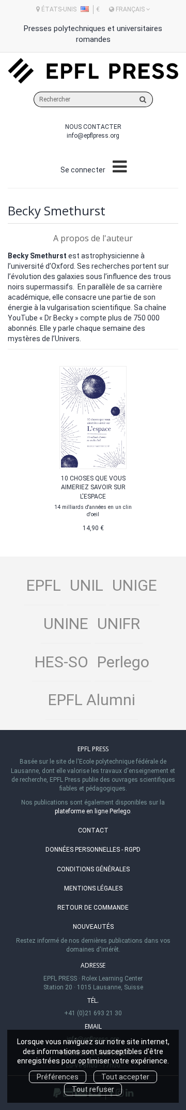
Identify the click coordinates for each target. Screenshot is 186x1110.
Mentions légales (93, 888)
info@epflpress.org (93, 135)
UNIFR (118, 624)
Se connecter (82, 170)
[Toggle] (119, 167)
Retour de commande (93, 907)
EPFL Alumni (91, 700)
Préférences (58, 1077)
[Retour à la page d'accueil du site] (93, 71)
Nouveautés (93, 926)
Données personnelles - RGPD (93, 849)
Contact (93, 830)
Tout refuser (93, 1089)
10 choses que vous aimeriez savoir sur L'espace (93, 487)
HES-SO (61, 662)
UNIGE (134, 585)
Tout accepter (125, 1077)
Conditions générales (93, 869)
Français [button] (130, 9)
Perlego (123, 662)
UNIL (86, 585)
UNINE (65, 624)
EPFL (43, 585)
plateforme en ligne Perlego (92, 811)
